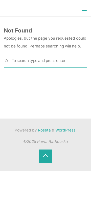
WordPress (65, 130)
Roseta (44, 130)
